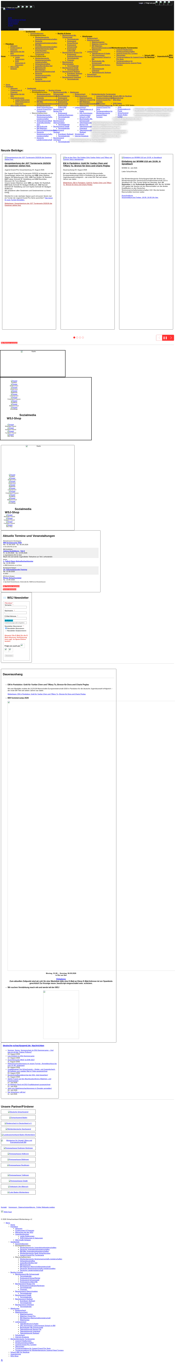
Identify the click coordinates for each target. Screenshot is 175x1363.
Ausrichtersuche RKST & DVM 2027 (21, 1060)
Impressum (13, 1207)
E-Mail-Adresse (10, 616)
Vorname (8, 605)
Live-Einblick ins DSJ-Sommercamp (21, 1056)
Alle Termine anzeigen (11, 586)
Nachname (9, 611)
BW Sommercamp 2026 (12, 543)
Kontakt (4, 1207)
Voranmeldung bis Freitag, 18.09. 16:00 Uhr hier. (140, 197)
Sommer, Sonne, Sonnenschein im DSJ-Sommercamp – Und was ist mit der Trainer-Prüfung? (30, 1051)
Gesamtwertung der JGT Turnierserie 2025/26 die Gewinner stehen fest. (28, 164)
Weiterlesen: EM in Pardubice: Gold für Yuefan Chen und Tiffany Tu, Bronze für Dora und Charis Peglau (87, 184)
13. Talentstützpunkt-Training (15, 569)
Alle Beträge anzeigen (9, 343)
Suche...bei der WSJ (11, 29)
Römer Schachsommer (12, 578)
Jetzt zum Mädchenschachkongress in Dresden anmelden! (30, 1088)
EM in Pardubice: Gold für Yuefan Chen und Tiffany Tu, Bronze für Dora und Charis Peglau (86, 164)
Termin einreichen (9, 589)
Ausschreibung (127, 195)
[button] (44, 35)
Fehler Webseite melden (45, 1207)
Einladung (61, 979)
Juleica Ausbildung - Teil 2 (14, 551)
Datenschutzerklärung (26, 1207)
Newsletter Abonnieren (15, 628)
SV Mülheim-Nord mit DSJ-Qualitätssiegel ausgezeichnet (29, 1084)
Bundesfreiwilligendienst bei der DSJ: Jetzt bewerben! (28, 1075)
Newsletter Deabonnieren (16, 631)
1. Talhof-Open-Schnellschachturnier (18, 561)
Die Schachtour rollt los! (16, 1092)
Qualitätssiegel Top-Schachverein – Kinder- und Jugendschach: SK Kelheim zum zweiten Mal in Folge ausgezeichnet (31, 1070)
